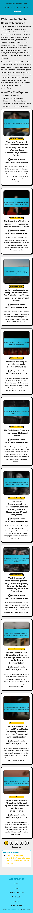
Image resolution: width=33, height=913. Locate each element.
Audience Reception (16, 286)
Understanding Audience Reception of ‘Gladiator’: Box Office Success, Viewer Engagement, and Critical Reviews (16, 295)
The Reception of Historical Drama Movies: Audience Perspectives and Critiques (16, 224)
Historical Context (16, 217)
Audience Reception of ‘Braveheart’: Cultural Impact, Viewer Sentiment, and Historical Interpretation (16, 805)
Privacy (16, 888)
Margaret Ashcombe (18, 159)
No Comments (23, 162)
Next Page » (16, 847)
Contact (16, 901)
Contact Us (24, 7)
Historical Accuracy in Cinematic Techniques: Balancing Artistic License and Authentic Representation (16, 657)
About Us (14, 7)
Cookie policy (16, 897)
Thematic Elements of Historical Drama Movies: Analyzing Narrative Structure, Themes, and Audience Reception (16, 731)
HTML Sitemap (16, 906)
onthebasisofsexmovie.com (16, 4)
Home (7, 7)
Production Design (16, 574)
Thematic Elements (16, 138)
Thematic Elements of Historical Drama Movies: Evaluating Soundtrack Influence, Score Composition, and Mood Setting (16, 149)
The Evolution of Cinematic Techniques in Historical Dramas (16, 433)
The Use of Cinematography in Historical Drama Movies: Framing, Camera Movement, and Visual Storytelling (16, 508)
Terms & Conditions (16, 892)
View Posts (16, 11)
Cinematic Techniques (16, 498)
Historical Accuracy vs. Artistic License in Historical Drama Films (16, 364)
